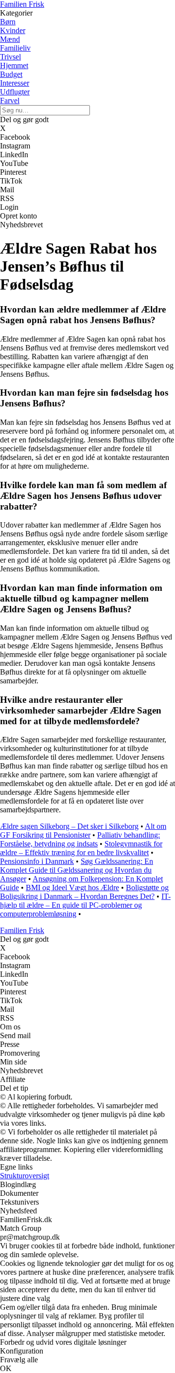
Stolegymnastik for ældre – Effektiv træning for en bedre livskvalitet (81, 848)
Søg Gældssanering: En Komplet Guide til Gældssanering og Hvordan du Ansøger (76, 870)
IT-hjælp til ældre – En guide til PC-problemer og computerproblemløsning (85, 905)
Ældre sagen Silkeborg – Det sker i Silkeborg (69, 826)
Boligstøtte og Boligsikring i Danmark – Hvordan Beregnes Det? (84, 891)
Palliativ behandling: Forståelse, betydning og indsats (80, 839)
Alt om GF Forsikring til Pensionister (83, 830)
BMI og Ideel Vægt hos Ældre (72, 887)
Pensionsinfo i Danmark (37, 861)
